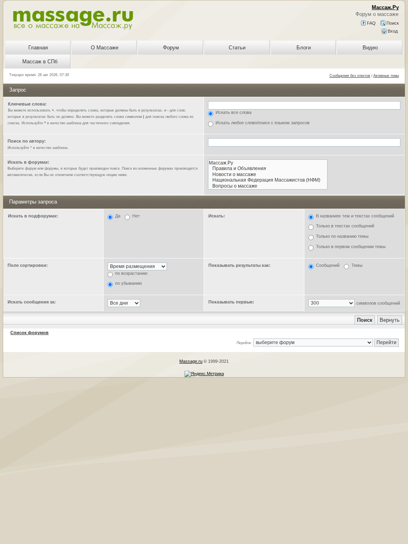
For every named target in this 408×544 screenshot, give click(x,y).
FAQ (371, 23)
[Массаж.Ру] (268, 163)
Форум (171, 48)
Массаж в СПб (39, 62)
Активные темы (386, 76)
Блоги (303, 48)
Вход (392, 31)
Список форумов (29, 332)
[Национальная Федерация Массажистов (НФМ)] (268, 180)
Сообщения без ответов (350, 76)
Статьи (237, 48)
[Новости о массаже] (268, 175)
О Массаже (104, 48)
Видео (370, 48)
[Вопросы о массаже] (268, 186)
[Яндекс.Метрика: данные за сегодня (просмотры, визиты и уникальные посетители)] (204, 374)
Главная (38, 48)
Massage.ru (190, 361)
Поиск (392, 23)
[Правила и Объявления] (268, 169)
